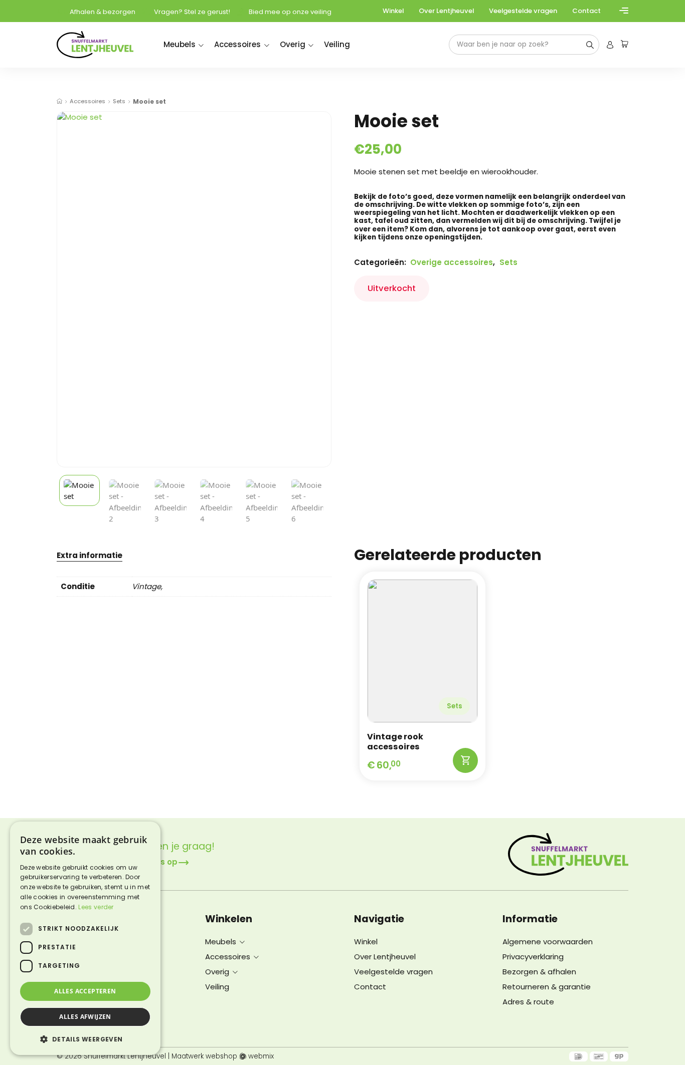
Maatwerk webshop (204, 1056)
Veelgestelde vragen (523, 11)
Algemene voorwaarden (547, 941)
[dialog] (85, 938)
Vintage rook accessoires (395, 741)
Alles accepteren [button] (85, 991)
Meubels (179, 44)
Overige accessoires (451, 262)
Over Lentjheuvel (446, 11)
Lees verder (95, 907)
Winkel (393, 11)
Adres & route (528, 1001)
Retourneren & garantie (546, 986)
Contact (586, 11)
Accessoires (237, 44)
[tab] (89, 555)
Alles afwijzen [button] (85, 1016)
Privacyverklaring (533, 956)
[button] (85, 1039)
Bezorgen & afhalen (539, 971)
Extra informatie (89, 556)
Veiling (337, 44)
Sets (119, 101)
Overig (292, 44)
